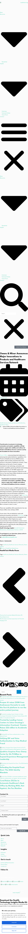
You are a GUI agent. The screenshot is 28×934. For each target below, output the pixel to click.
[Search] (19, 692)
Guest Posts (5, 115)
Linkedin (5, 873)
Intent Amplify (16, 892)
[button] (14, 146)
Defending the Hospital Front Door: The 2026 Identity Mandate (12, 770)
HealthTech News (4, 424)
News (1, 12)
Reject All (14, 930)
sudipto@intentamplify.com (9, 537)
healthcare (5, 544)
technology (21, 515)
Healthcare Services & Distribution (16, 423)
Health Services (4, 423)
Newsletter (4, 61)
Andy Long (24, 495)
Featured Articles (6, 113)
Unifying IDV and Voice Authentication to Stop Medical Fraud (13, 741)
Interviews (4, 111)
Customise (14, 926)
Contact (2, 116)
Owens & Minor (4, 455)
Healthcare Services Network (16, 544)
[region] (14, 921)
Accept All (14, 922)
